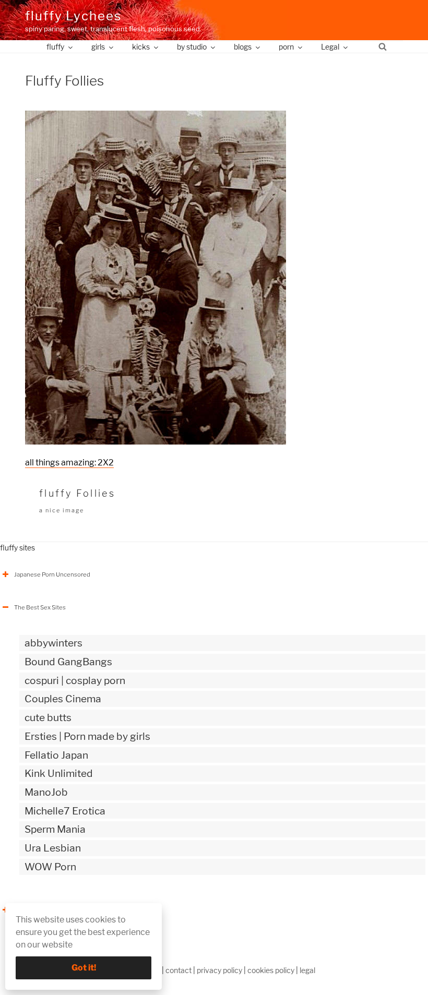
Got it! (84, 968)
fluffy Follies (77, 493)
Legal (330, 46)
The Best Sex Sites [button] (40, 607)
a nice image (61, 510)
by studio (192, 46)
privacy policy (219, 970)
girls (98, 46)
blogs (243, 46)
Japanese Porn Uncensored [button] (52, 574)
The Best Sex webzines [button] (46, 910)
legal (307, 970)
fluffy (55, 46)
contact (178, 970)
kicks (141, 46)
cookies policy (270, 970)
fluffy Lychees (73, 15)
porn (286, 46)
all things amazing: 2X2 (69, 462)
